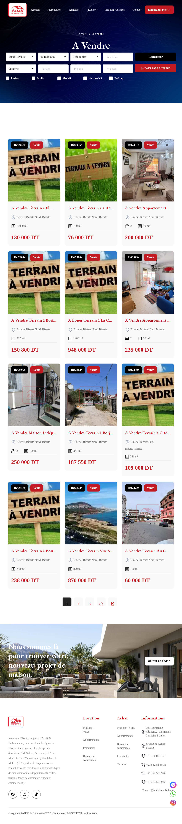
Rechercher (156, 56)
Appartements (91, 739)
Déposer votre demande (155, 67)
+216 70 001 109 (155, 755)
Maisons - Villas (88, 729)
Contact (136, 9)
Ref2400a (76, 257)
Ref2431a (133, 144)
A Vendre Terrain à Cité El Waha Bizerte (91, 208)
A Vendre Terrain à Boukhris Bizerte (34, 551)
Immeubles (89, 747)
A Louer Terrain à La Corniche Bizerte (91, 320)
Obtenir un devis (158, 660)
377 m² (21, 338)
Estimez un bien (158, 9)
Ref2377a (19, 487)
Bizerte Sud (146, 442)
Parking (118, 78)
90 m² (146, 225)
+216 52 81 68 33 (156, 764)
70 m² (146, 338)
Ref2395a (19, 369)
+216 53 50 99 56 (156, 781)
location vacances (115, 9)
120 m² (33, 450)
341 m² (77, 450)
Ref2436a (76, 144)
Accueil (35, 9)
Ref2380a (133, 369)
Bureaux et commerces (89, 758)
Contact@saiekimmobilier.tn (158, 790)
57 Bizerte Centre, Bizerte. (156, 745)
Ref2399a (133, 257)
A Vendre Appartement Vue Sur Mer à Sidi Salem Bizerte (148, 320)
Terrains (121, 764)
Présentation (54, 9)
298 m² (21, 568)
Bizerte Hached (133, 448)
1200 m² (78, 338)
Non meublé (95, 78)
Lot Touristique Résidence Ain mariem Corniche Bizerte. (158, 731)
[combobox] (21, 57)
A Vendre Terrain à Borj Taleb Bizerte (91, 433)
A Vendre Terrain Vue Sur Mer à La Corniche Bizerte (91, 551)
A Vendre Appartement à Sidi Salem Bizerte (148, 208)
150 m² (134, 568)
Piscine (14, 78)
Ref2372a (133, 487)
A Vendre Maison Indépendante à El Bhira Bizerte (34, 433)
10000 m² (22, 225)
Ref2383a (76, 369)
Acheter (74, 9)
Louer (91, 9)
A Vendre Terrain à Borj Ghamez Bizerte (34, 320)
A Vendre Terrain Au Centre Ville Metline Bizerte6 (148, 551)
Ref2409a (19, 257)
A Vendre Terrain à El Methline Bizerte (34, 208)
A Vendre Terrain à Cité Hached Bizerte (148, 433)
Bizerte (21, 217)
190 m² (77, 225)
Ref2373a (76, 487)
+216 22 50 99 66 (156, 773)
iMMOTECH (74, 813)
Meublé (67, 78)
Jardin (40, 78)
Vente (36, 144)
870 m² (77, 568)
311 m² (134, 456)
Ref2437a (19, 144)
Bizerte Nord (33, 217)
